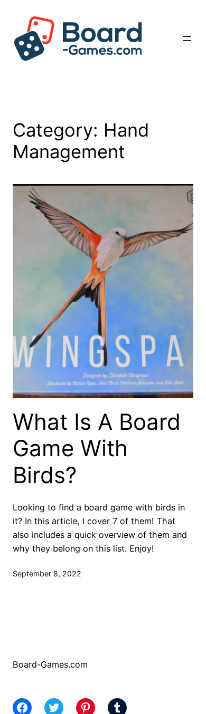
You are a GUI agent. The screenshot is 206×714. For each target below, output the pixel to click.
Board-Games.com (50, 664)
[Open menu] (187, 38)
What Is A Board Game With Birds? (97, 448)
